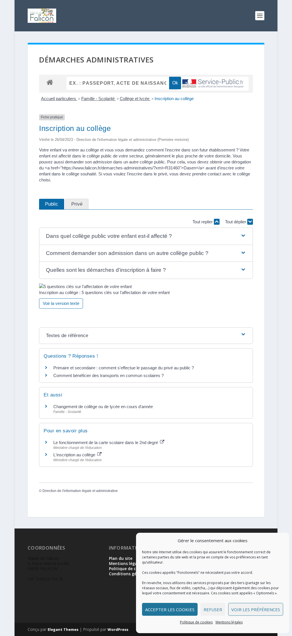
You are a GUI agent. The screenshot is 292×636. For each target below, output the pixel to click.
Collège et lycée (135, 98)
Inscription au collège (174, 98)
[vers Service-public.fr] (213, 84)
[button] (146, 236)
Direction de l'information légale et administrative (80, 491)
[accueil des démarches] (49, 82)
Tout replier (203, 221)
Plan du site (120, 558)
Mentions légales (229, 622)
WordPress (118, 629)
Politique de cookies (196, 622)
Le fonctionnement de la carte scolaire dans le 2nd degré (106, 442)
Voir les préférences (255, 609)
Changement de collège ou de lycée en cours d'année (103, 406)
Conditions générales (130, 573)
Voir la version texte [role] (61, 303)
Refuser (213, 609)
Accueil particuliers (59, 98)
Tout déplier (236, 221)
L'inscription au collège (74, 454)
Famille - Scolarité (98, 98)
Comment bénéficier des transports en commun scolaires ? (108, 375)
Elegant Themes (63, 629)
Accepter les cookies (169, 609)
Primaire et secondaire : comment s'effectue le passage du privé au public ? (123, 367)
